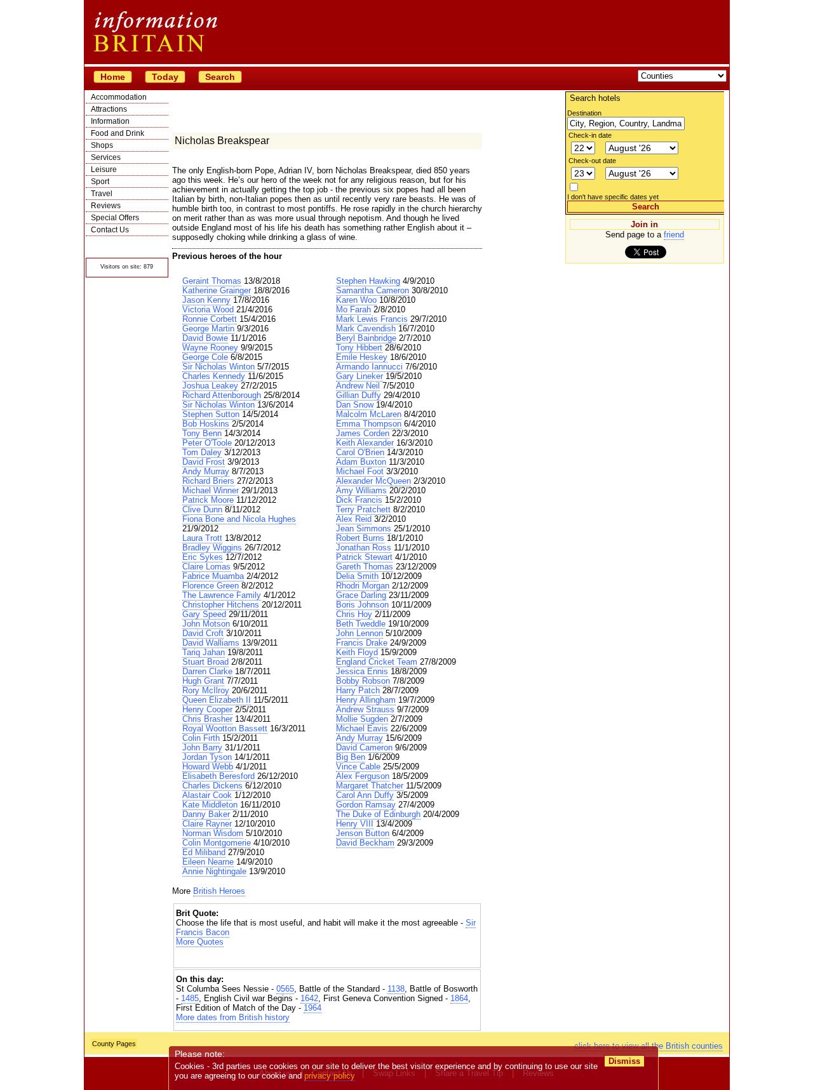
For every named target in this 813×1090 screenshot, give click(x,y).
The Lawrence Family (221, 595)
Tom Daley (202, 452)
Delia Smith (357, 576)
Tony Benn (202, 433)
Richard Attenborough (221, 395)
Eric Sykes (202, 557)
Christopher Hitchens (220, 604)
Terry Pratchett (363, 509)
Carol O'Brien (360, 452)
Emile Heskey (361, 357)
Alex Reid (354, 519)
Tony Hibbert (359, 347)
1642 (309, 998)
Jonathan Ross (363, 547)
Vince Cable (358, 766)
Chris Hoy (354, 614)
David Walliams (210, 643)
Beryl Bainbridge (366, 338)
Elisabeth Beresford (218, 776)
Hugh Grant (203, 681)
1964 (312, 1008)
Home (112, 77)
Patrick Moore (208, 500)
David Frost (203, 462)
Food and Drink (117, 133)
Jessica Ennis (362, 671)
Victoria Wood (208, 309)
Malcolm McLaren (368, 414)
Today (165, 77)
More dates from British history (233, 1017)
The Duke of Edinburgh (378, 814)
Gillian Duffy (358, 395)
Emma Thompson (368, 424)
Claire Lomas (206, 566)
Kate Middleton (210, 804)
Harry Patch (358, 690)
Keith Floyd (357, 652)
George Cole (205, 357)
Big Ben (350, 757)
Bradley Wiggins (212, 547)
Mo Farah (353, 309)
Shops (102, 145)
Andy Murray (205, 471)
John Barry (202, 747)
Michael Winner (210, 490)
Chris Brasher (207, 719)
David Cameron (364, 747)
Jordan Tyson (207, 757)
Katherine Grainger (216, 290)
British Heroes (219, 891)
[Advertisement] (327, 957)
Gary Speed (204, 614)
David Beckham (365, 842)
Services (106, 157)
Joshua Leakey (210, 385)
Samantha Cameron (372, 290)
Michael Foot (360, 471)
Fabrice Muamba (213, 576)
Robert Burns (360, 538)
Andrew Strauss (365, 709)
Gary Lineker (359, 376)
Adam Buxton (361, 462)
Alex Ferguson (362, 776)
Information (110, 121)
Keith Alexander (365, 443)
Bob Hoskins (205, 424)
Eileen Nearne (208, 862)
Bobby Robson (363, 681)
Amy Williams (361, 490)
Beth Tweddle (361, 623)
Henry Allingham (366, 700)
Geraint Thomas (211, 281)
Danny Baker (206, 814)
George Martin (208, 328)
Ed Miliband (203, 852)
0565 (285, 989)
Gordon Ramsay (366, 804)
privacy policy (329, 1075)
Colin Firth (201, 738)
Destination (584, 113)
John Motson (206, 623)
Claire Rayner (207, 823)
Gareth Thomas (364, 566)
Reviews (106, 205)
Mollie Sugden (362, 719)
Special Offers (115, 217)
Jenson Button (362, 833)
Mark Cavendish (366, 328)
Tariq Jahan (203, 652)
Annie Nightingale (214, 871)
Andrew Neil (358, 385)
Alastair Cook (207, 795)
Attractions (109, 109)
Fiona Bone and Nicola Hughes (239, 519)
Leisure (104, 169)
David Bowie (205, 338)
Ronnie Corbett (209, 319)
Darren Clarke (207, 671)
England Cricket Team (376, 662)
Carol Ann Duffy (365, 795)
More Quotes (200, 942)
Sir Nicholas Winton (218, 366)
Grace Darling (361, 595)
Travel (101, 193)
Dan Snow (354, 404)
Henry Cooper (207, 709)
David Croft (203, 633)
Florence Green (210, 585)
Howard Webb (207, 766)
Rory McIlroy (205, 690)
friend (674, 234)
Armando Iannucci (369, 366)
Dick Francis (359, 500)
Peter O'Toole (207, 443)
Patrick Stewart (364, 557)
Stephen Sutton (210, 414)
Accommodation (119, 97)
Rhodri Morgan (362, 585)
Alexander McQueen (373, 481)
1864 (459, 998)
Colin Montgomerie (216, 842)
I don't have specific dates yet (613, 197)
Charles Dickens (212, 785)
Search (220, 77)
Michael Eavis (362, 728)
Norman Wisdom (212, 833)
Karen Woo (356, 300)
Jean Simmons (363, 528)
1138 (396, 989)
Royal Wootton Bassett (224, 728)
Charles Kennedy (213, 376)
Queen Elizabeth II (216, 700)
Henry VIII (354, 823)
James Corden (362, 433)
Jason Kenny (206, 300)
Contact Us (110, 229)
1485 (190, 998)
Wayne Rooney (210, 347)
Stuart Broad (205, 662)
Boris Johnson (362, 604)
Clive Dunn (202, 509)
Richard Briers (208, 481)
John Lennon (359, 633)
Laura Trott (202, 538)
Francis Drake (361, 643)
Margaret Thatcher (369, 785)
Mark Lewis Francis (372, 319)
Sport (100, 181)
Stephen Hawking (368, 281)
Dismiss (624, 1061)
